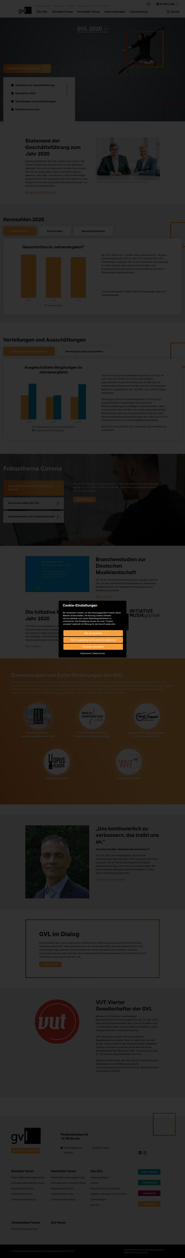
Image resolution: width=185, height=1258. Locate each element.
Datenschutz (99, 653)
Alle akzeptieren (93, 633)
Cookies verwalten (93, 646)
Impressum (85, 653)
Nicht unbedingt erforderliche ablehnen (93, 640)
